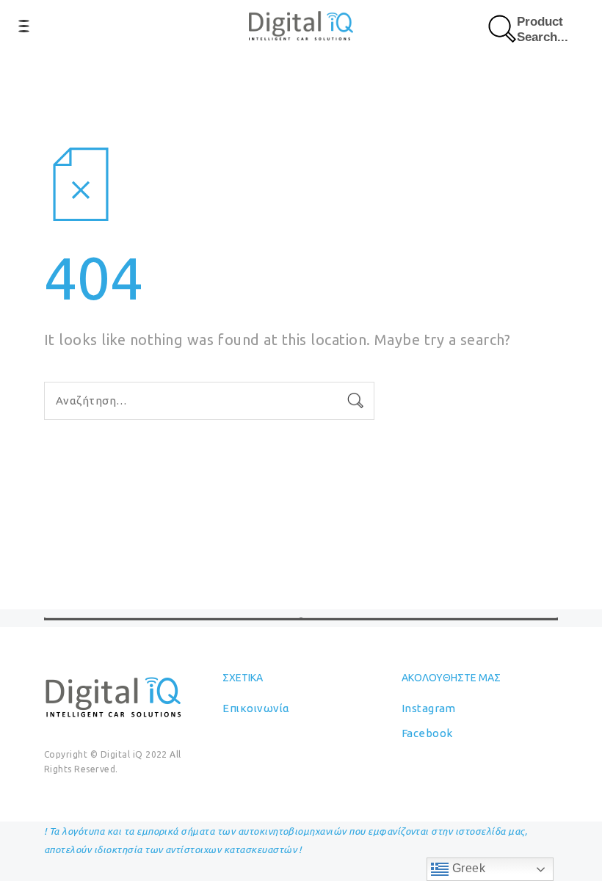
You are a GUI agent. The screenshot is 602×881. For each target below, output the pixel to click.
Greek (467, 868)
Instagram (429, 708)
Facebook (427, 733)
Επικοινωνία (255, 708)
